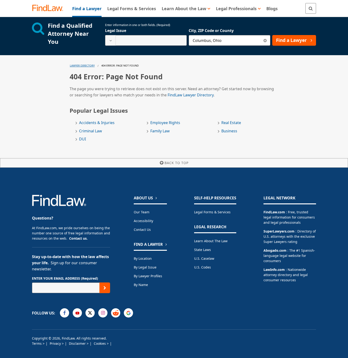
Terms (37, 343)
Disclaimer (78, 343)
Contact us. (78, 238)
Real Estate (231, 122)
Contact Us (142, 229)
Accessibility (143, 221)
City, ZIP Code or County (211, 30)
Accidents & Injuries (97, 122)
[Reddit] (115, 313)
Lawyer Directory (82, 65)
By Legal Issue (145, 267)
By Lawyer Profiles (148, 276)
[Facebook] (64, 313)
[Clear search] (265, 40)
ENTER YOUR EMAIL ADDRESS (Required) (65, 278)
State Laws (202, 249)
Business (229, 131)
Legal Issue (115, 30)
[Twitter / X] (90, 313)
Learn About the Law (211, 241)
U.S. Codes (202, 267)
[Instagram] (102, 313)
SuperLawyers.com (278, 231)
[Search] (310, 8)
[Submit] (104, 287)
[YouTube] (77, 313)
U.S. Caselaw (204, 258)
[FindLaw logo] (49, 8)
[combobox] (146, 40)
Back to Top (176, 163)
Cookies (100, 343)
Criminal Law (90, 131)
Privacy (56, 343)
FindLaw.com (274, 212)
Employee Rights (165, 122)
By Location (143, 258)
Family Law (160, 131)
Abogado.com (274, 250)
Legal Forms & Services (212, 212)
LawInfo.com (274, 269)
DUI (82, 139)
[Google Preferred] (128, 313)
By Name (141, 284)
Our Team (141, 212)
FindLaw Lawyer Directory (191, 95)
